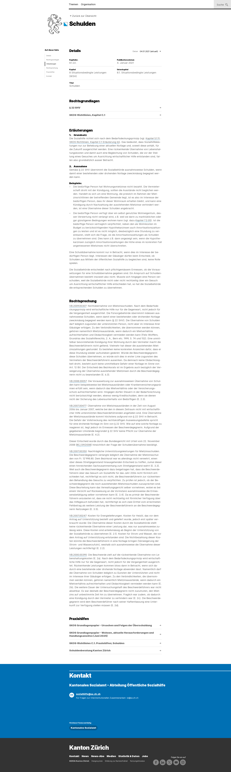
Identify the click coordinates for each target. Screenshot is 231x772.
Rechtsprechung (52, 68)
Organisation (88, 4)
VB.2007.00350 (78, 451)
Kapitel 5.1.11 (153, 138)
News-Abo (97, 756)
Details (48, 56)
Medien (111, 756)
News (85, 756)
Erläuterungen (51, 64)
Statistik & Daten (128, 756)
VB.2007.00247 (77, 515)
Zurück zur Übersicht (84, 15)
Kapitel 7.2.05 (143, 220)
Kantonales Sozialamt (83, 728)
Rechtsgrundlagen (52, 60)
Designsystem (97, 761)
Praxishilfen (50, 72)
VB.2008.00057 (78, 381)
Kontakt (49, 76)
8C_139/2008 (84, 444)
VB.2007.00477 (77, 405)
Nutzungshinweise (137, 761)
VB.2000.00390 (78, 554)
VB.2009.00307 (77, 305)
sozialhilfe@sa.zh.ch (88, 694)
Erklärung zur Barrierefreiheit (116, 761)
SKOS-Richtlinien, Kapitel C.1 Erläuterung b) (94, 142)
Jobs (145, 756)
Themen (73, 4)
